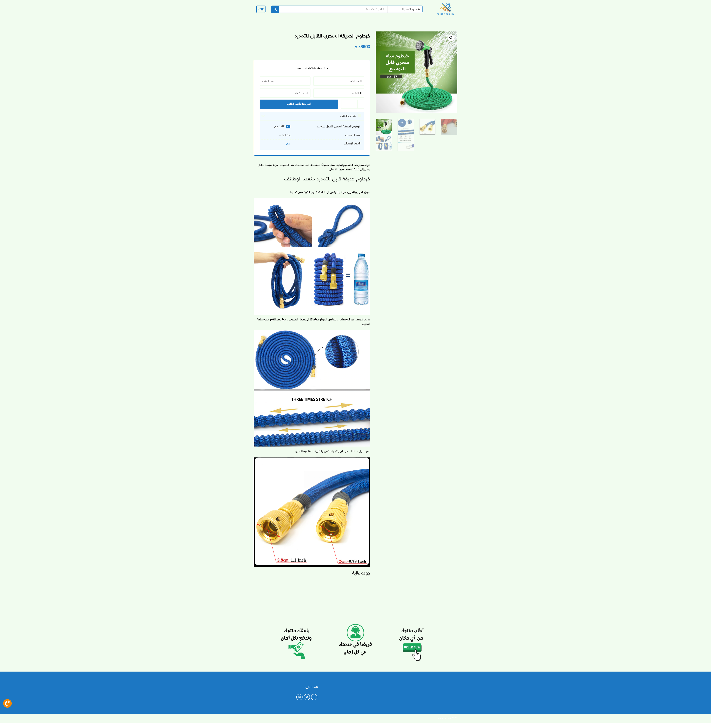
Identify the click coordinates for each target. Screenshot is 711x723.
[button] (451, 37)
